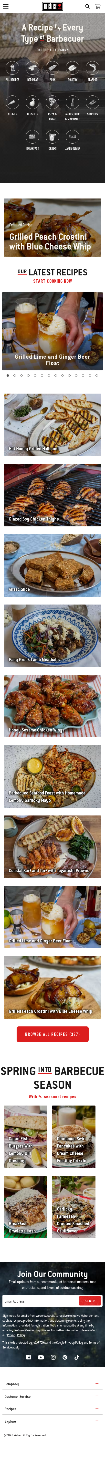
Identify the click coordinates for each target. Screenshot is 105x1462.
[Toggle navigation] (5, 6)
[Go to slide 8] (55, 375)
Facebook (29, 1357)
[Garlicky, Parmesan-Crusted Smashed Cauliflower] (73, 1190)
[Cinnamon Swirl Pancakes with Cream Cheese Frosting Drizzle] (73, 1120)
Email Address (15, 1301)
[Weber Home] (52, 6)
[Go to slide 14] (96, 375)
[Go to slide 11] (76, 375)
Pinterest (65, 1357)
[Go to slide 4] (28, 375)
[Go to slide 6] (42, 375)
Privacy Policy (16, 1335)
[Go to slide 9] (62, 375)
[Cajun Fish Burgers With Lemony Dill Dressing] (25, 1120)
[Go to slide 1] (8, 375)
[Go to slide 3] (21, 375)
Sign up (90, 1301)
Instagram (53, 1357)
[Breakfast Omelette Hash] (25, 1190)
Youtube (40, 1357)
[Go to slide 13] (90, 375)
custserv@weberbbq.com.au (32, 1330)
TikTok (77, 1357)
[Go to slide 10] (69, 375)
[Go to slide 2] (14, 375)
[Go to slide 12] (83, 375)
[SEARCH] (89, 6)
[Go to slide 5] (35, 375)
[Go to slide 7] (49, 375)
